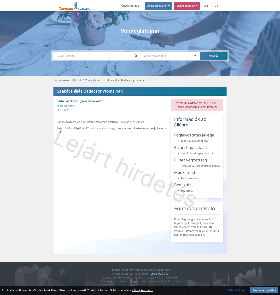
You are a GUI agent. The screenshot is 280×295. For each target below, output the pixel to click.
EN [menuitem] (206, 5)
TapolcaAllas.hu (158, 273)
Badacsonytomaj (66, 105)
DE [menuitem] (216, 5)
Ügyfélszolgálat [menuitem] (130, 5)
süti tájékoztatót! (142, 290)
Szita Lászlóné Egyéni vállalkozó (79, 101)
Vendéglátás (92, 80)
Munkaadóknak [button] (186, 5)
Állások (77, 80)
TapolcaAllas (61, 80)
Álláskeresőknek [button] (157, 5)
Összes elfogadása (264, 290)
